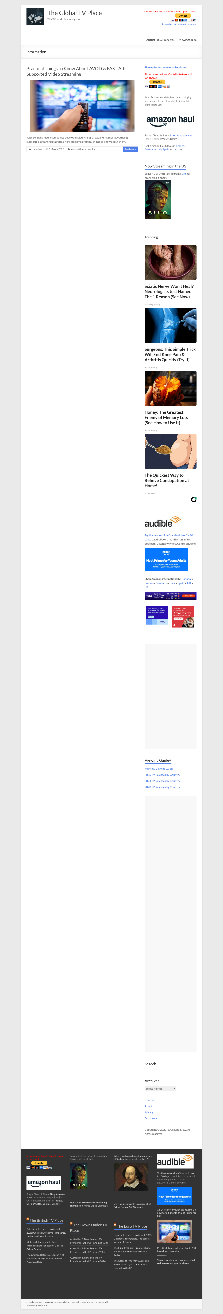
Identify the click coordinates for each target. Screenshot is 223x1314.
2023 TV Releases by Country (162, 787)
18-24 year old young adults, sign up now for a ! (176, 1212)
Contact (149, 1100)
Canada (186, 578)
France (180, 145)
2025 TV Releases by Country (162, 774)
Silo (184, 173)
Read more (130, 149)
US (146, 587)
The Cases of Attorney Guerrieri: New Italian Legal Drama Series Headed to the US (131, 1264)
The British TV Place (46, 1220)
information (77, 149)
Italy (159, 149)
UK (174, 149)
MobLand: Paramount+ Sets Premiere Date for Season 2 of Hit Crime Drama (44, 1245)
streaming (90, 149)
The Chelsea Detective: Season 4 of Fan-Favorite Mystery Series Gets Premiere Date (45, 1258)
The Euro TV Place (132, 1226)
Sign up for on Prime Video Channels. (89, 1204)
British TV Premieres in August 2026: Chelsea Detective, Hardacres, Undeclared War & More (46, 1232)
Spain (166, 149)
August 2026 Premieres (160, 39)
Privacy (149, 1112)
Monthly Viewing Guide (159, 768)
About (148, 1106)
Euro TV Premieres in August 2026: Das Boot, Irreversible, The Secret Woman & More (133, 1238)
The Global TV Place (74, 13)
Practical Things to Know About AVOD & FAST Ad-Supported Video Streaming (76, 71)
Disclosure (151, 1118)
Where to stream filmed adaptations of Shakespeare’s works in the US (133, 1157)
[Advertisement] (170, 696)
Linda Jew (37, 149)
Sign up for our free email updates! (179, 24)
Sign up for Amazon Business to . (176, 1262)
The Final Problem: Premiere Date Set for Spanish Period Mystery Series (132, 1251)
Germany (150, 149)
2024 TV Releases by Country (162, 780)
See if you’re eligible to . (132, 1205)
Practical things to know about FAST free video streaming (176, 1249)
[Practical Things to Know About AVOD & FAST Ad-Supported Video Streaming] (82, 81)
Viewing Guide (188, 39)
